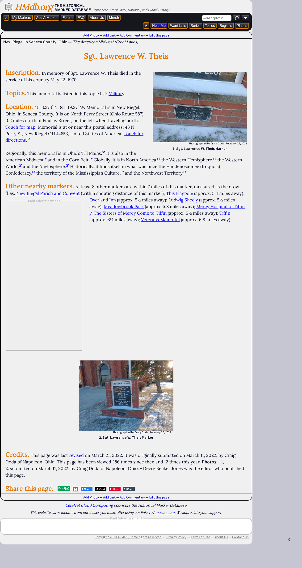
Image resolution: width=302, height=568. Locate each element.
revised (76, 455)
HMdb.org (33, 6)
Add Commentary (132, 35)
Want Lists (178, 26)
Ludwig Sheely (183, 200)
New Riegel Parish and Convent (48, 193)
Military (116, 93)
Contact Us (240, 537)
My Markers (21, 18)
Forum (68, 18)
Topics (210, 26)
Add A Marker (47, 18)
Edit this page (159, 35)
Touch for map (20, 127)
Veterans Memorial (160, 219)
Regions (225, 26)
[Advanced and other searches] (245, 18)
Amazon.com (164, 512)
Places (242, 26)
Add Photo (91, 35)
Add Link (109, 35)
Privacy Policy (176, 537)
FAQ (81, 18)
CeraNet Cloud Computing (89, 505)
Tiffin (224, 213)
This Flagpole (179, 193)
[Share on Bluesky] (75, 489)
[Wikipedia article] (103, 153)
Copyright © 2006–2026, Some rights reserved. (128, 537)
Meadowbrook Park (124, 206)
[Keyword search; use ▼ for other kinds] (236, 18)
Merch (114, 18)
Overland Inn (102, 200)
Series (196, 26)
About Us (97, 18)
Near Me (159, 26)
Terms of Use (200, 537)
